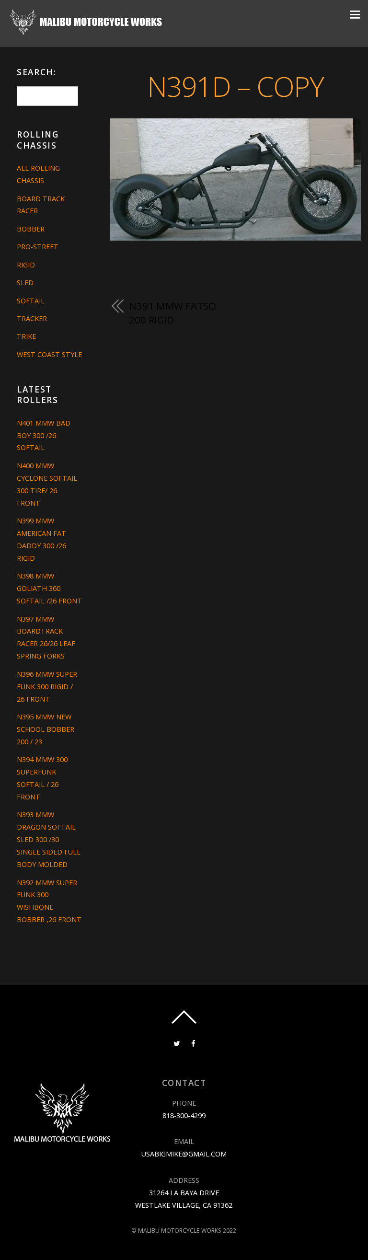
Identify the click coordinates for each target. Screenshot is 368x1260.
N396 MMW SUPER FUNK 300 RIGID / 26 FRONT (47, 687)
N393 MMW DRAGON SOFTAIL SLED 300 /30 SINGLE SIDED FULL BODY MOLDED (48, 839)
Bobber (31, 228)
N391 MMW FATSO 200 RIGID (172, 313)
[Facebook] (193, 1042)
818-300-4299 (184, 1115)
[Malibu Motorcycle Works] (87, 33)
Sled (25, 282)
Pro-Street (37, 246)
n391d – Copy (235, 86)
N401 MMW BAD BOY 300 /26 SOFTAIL (43, 435)
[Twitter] (177, 1042)
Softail (31, 300)
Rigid (26, 264)
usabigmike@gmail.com (184, 1153)
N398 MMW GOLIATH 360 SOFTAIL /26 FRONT (49, 588)
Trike (26, 336)
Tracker (32, 318)
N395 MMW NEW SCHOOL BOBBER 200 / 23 (45, 729)
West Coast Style (49, 354)
